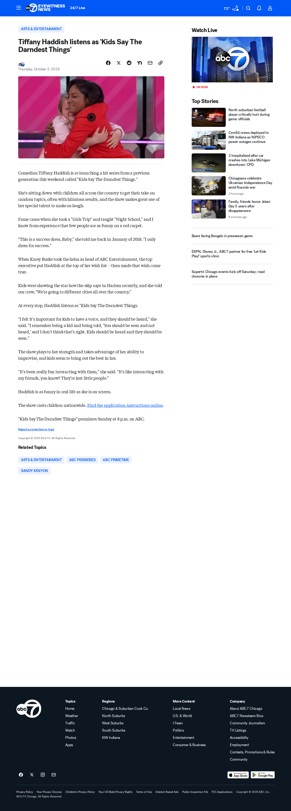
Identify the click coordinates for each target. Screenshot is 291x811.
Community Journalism (247, 723)
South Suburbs (113, 730)
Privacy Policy (24, 792)
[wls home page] (28, 709)
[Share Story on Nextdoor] (139, 63)
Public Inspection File (195, 792)
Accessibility (239, 738)
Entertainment (183, 738)
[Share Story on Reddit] (129, 63)
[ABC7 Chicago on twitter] (31, 774)
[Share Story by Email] (150, 63)
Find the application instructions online (125, 405)
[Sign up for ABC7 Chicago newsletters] (53, 774)
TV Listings (238, 730)
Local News (181, 708)
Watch (70, 730)
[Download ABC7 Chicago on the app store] (238, 775)
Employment (239, 745)
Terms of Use (144, 792)
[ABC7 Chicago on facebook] (20, 774)
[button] (18, 7)
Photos (70, 738)
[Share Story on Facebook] (108, 63)
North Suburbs (113, 716)
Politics (178, 730)
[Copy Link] (160, 63)
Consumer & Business (189, 745)
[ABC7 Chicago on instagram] (42, 774)
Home (69, 708)
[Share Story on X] (119, 63)
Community (239, 759)
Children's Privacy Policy (80, 792)
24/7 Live (77, 7)
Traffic (70, 723)
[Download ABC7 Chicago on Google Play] (263, 775)
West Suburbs (112, 723)
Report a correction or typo (36, 429)
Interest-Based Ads (167, 792)
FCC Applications (222, 792)
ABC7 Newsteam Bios (246, 716)
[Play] (232, 59)
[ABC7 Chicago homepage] (45, 8)
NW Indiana (111, 738)
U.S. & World (182, 716)
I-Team (178, 723)
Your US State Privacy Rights (115, 792)
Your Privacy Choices (49, 792)
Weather (71, 716)
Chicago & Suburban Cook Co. (125, 708)
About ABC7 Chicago (246, 708)
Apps (69, 745)
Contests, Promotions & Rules (252, 752)
